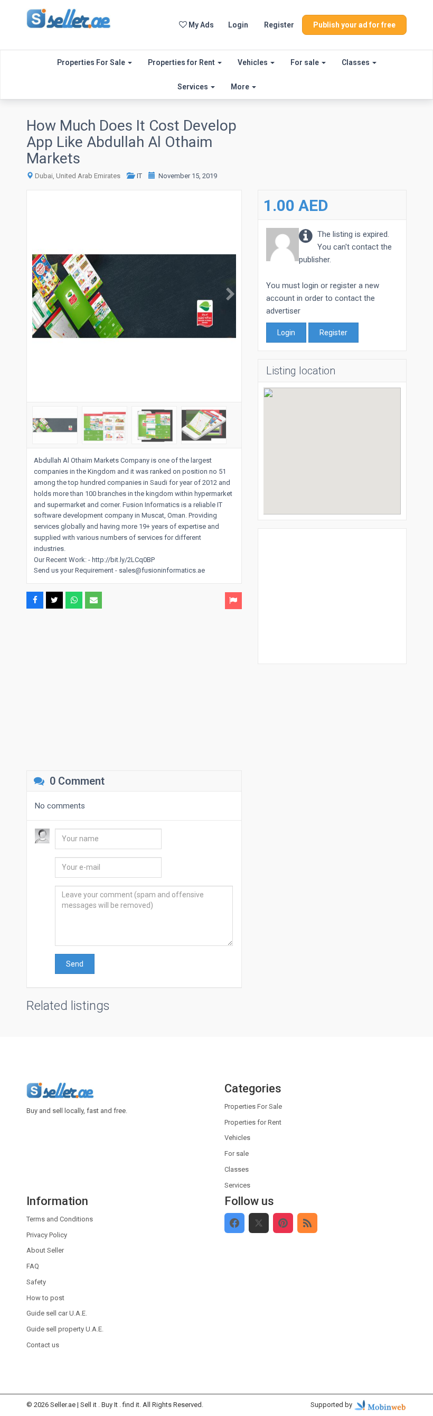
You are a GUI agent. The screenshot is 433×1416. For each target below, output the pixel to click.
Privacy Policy (46, 1235)
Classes (356, 62)
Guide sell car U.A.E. (56, 1313)
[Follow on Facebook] (234, 1223)
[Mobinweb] (380, 1405)
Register (279, 25)
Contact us (42, 1345)
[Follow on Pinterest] (283, 1223)
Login (238, 25)
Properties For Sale (92, 62)
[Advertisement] (134, 688)
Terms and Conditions (59, 1219)
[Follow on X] (259, 1223)
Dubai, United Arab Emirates (77, 176)
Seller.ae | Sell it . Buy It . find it (94, 1405)
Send (74, 964)
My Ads (200, 25)
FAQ (32, 1266)
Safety (36, 1282)
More (241, 86)
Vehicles (253, 62)
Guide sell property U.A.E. (64, 1329)
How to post (45, 1298)
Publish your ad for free (354, 25)
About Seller (45, 1250)
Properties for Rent (182, 62)
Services (193, 86)
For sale (305, 62)
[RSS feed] (307, 1223)
